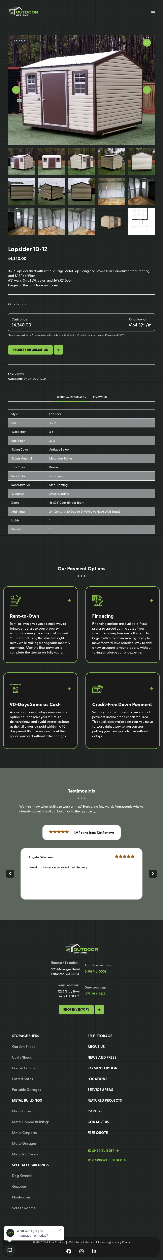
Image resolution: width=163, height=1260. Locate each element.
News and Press (101, 1057)
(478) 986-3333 (94, 993)
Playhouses (21, 1196)
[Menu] (153, 11)
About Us (96, 1046)
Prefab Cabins (23, 1067)
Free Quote (97, 1132)
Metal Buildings (27, 1100)
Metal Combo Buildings (30, 1121)
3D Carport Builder (104, 1160)
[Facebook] (68, 1251)
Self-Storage (99, 1035)
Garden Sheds (23, 1046)
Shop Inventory (76, 1009)
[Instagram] (81, 1251)
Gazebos (19, 1186)
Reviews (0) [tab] (100, 397)
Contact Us (98, 1121)
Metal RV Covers (25, 1153)
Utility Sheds (22, 1057)
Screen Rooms (23, 1207)
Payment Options (103, 1068)
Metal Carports (24, 1132)
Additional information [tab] (71, 397)
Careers (94, 1111)
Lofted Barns (22, 1078)
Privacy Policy (121, 1242)
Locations (97, 1078)
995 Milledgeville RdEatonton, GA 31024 (65, 971)
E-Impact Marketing (96, 1242)
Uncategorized (35, 378)
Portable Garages (26, 1089)
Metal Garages (24, 1143)
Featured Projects (104, 1100)
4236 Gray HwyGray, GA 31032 (68, 993)
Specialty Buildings (30, 1164)
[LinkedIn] (94, 1251)
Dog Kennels (22, 1175)
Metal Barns (22, 1110)
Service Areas (100, 1089)
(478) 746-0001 (95, 971)
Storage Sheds (25, 1035)
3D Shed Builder (101, 1150)
